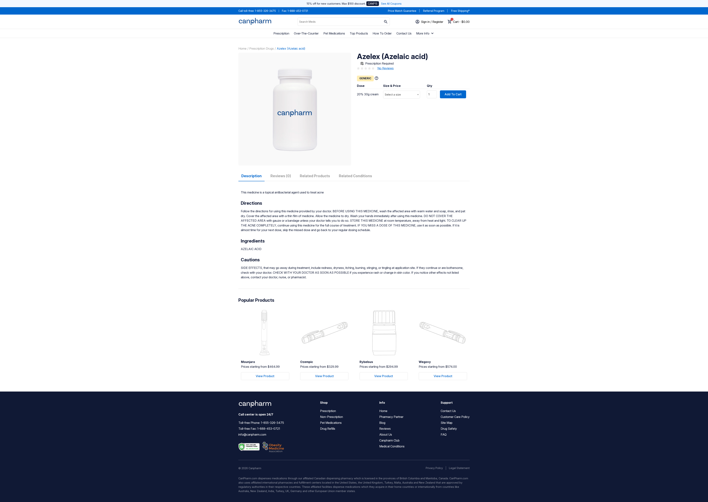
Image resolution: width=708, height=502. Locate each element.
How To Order (382, 33)
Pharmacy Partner (391, 417)
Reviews (385, 428)
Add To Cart (453, 94)
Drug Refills (327, 428)
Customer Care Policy (455, 417)
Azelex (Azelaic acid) (291, 48)
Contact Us (404, 33)
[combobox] (401, 94)
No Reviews (385, 68)
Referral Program (433, 10)
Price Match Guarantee (402, 10)
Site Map (446, 423)
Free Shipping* (460, 10)
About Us (385, 434)
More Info (422, 33)
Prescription (281, 33)
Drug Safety (449, 428)
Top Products (359, 33)
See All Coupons (391, 3)
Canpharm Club (389, 440)
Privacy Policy (434, 468)
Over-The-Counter (306, 33)
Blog (382, 423)
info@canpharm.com (252, 434)
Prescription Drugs (261, 48)
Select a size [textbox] (393, 94)
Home (242, 48)
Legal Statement (459, 468)
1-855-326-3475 (265, 10)
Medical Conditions (392, 446)
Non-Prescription (331, 417)
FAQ (444, 434)
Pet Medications (334, 33)
